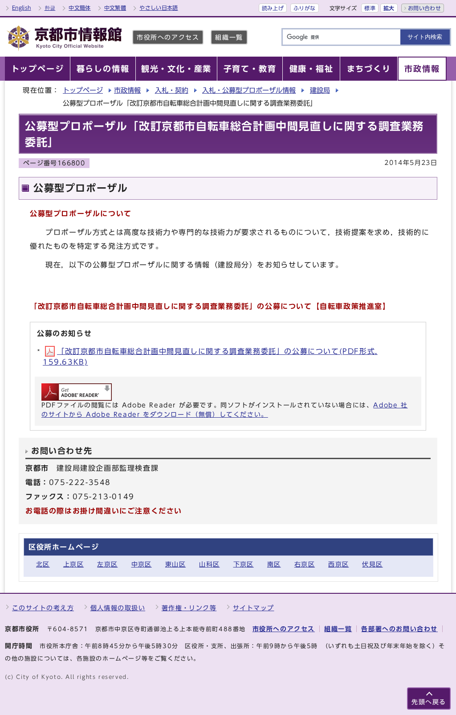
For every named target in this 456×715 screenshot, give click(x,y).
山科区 (209, 564)
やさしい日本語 (158, 7)
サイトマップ (253, 607)
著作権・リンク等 (189, 607)
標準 (369, 8)
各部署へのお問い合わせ (399, 628)
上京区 (73, 564)
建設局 (320, 90)
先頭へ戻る (428, 702)
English (21, 7)
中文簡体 (79, 7)
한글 (50, 7)
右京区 (304, 564)
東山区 (175, 564)
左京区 (107, 564)
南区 (274, 564)
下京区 (243, 564)
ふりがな (304, 8)
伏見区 (372, 564)
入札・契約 (171, 90)
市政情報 (127, 90)
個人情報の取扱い (118, 607)
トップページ (83, 90)
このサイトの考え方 (43, 607)
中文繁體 (115, 7)
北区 (43, 564)
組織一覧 (229, 37)
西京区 (338, 564)
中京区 (141, 564)
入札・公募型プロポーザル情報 (249, 90)
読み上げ (273, 8)
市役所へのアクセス (168, 37)
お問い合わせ (424, 8)
